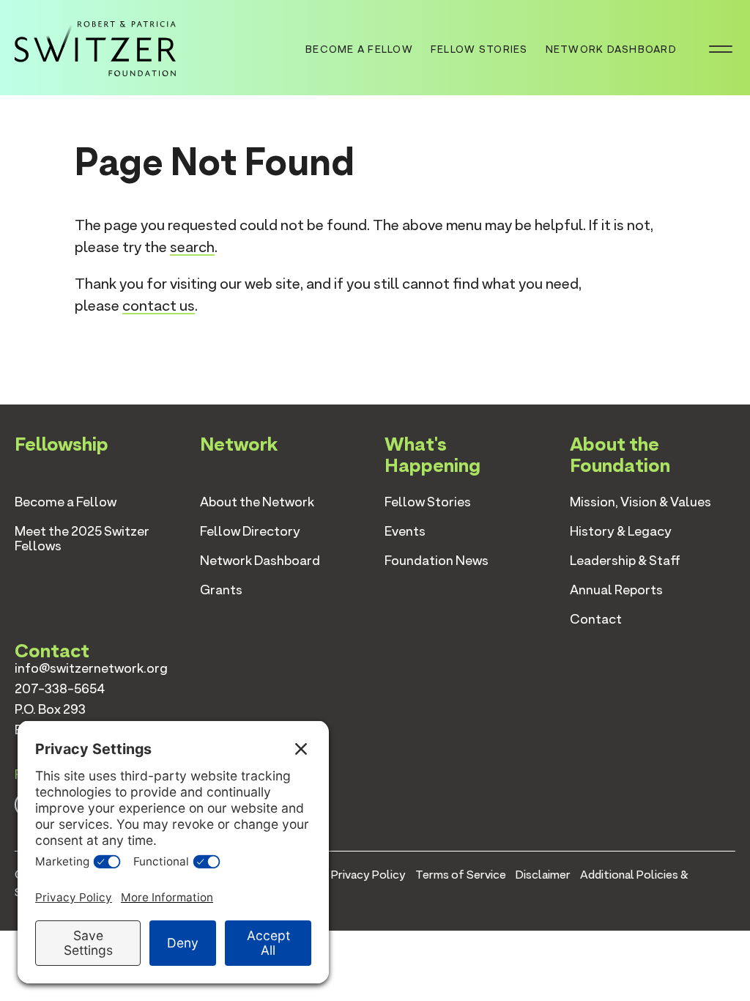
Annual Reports (616, 589)
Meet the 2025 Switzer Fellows (82, 538)
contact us (158, 305)
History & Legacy (621, 531)
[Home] (95, 46)
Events (405, 531)
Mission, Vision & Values (640, 501)
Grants (221, 589)
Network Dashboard (611, 49)
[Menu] (720, 47)
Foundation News (437, 560)
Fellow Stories (479, 49)
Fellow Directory (250, 531)
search (192, 247)
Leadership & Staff (625, 560)
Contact (596, 619)
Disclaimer (543, 875)
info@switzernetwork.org (91, 668)
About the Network (257, 501)
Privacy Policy (368, 875)
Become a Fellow (359, 49)
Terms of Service (460, 875)
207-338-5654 (60, 688)
